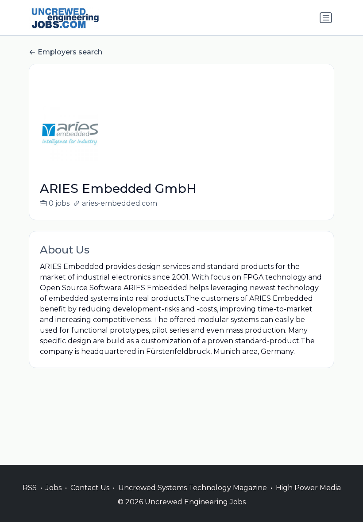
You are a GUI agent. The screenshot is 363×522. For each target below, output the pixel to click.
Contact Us (89, 488)
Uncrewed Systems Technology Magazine (192, 488)
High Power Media (308, 488)
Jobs (54, 488)
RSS (30, 488)
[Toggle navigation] (325, 17)
